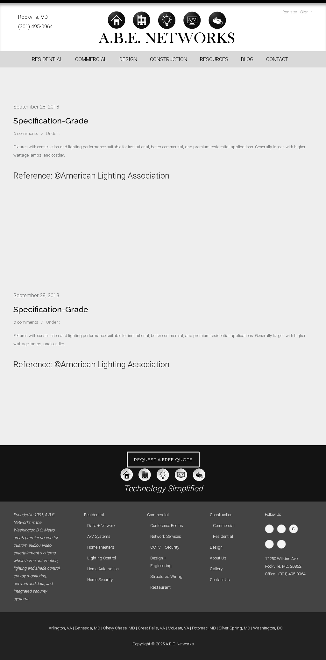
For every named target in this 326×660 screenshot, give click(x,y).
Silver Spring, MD (234, 628)
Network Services (165, 536)
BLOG (247, 59)
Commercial (224, 525)
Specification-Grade (50, 120)
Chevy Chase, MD (119, 628)
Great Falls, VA (151, 628)
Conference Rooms (166, 525)
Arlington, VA (60, 628)
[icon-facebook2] (283, 528)
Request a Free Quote (163, 459)
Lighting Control (101, 558)
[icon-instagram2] (283, 544)
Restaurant (160, 587)
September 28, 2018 (36, 107)
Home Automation (103, 568)
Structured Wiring (166, 576)
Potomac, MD (204, 628)
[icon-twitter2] (271, 528)
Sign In (306, 12)
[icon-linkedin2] (271, 544)
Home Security (100, 579)
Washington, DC (268, 628)
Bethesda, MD (87, 628)
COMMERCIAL (91, 59)
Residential (223, 536)
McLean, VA (178, 628)
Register (289, 12)
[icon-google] (295, 528)
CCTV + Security (164, 547)
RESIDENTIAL (47, 59)
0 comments (25, 133)
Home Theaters (100, 547)
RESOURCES (214, 59)
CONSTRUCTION (168, 59)
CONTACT (277, 59)
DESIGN (128, 59)
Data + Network (101, 525)
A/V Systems (98, 536)
